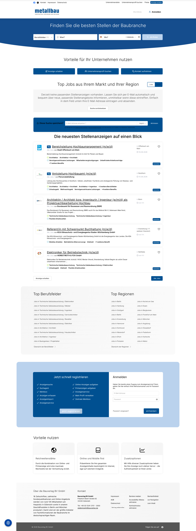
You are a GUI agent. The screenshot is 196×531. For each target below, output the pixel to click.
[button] (139, 37)
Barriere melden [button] (135, 497)
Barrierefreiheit (153, 497)
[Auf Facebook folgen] (162, 527)
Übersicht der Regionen (120, 347)
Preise (147, 2)
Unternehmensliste (113, 2)
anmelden (151, 411)
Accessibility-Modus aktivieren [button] (136, 501)
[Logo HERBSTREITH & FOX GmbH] (39, 253)
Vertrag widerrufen (117, 508)
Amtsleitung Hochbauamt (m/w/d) (74, 173)
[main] (98, 250)
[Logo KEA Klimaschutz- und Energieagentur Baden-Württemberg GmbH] (39, 230)
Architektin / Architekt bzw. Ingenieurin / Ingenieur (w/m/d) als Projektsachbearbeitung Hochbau (87, 201)
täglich (141, 123)
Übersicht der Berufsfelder (43, 347)
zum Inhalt (151, 504)
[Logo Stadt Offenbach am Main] (39, 148)
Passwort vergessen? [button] (121, 411)
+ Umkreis (130, 37)
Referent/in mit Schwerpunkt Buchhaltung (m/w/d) (79, 229)
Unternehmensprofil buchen (132, 2)
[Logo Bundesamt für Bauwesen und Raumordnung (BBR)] (39, 201)
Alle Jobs (50, 150)
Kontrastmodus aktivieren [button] (134, 507)
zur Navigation (153, 500)
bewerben (156, 164)
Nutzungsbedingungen (94, 128)
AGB (112, 500)
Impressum (52, 2)
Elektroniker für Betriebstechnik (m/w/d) (73, 252)
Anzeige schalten (156, 2)
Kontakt (43, 2)
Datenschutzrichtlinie (81, 128)
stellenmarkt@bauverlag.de (88, 508)
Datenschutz (62, 2)
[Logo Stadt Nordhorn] (39, 175)
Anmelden (156, 12)
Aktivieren (154, 123)
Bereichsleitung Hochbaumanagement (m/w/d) (82, 147)
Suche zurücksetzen (98, 108)
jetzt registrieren (71, 411)
